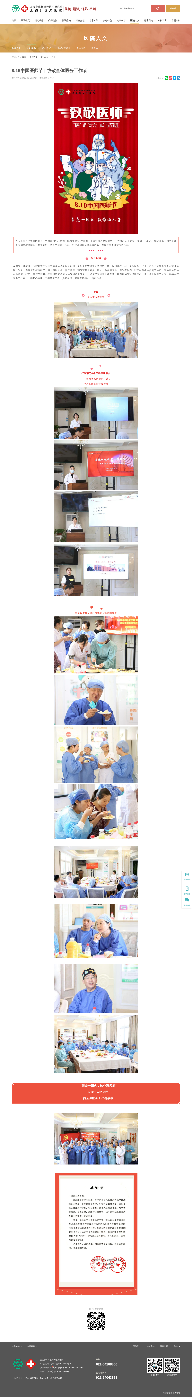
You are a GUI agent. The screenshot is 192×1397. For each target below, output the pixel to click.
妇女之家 (46, 48)
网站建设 (166, 1393)
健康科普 (121, 20)
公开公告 (52, 20)
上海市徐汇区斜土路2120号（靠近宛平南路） (44, 1378)
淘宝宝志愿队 (63, 48)
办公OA (177, 1346)
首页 (14, 20)
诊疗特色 (107, 20)
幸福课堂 (80, 48)
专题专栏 (175, 20)
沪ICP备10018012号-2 (55, 1364)
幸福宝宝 (162, 20)
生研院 (173, 8)
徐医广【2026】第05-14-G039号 (54, 1371)
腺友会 (94, 48)
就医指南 (66, 20)
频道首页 (16, 48)
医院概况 (25, 20)
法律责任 (150, 1346)
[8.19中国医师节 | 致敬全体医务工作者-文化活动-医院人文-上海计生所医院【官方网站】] (54, 8)
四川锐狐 (176, 1393)
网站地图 (164, 1346)
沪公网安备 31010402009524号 (61, 1367)
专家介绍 (93, 20)
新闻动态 (39, 20)
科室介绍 (80, 20)
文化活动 (31, 48)
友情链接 (31, 1346)
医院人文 (134, 20)
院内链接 (16, 1346)
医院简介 (137, 1346)
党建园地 (148, 20)
